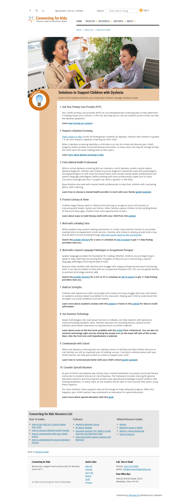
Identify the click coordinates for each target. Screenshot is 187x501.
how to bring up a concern (80, 123)
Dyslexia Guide (42, 451)
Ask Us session (123, 239)
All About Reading (84, 427)
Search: (100, 10)
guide (138, 192)
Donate (79, 10)
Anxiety (123, 424)
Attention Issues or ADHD (131, 427)
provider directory (81, 239)
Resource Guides (103, 29)
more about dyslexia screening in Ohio (86, 154)
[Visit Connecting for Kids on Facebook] (30, 10)
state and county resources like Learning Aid (121, 234)
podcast (146, 192)
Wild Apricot (134, 495)
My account (60, 10)
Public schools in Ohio (72, 136)
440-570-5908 (131, 466)
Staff (87, 479)
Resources (89, 29)
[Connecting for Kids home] (48, 19)
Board (88, 476)
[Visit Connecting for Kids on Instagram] (36, 10)
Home (78, 29)
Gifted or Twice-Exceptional (132, 431)
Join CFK (89, 472)
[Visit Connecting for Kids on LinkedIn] (43, 10)
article (120, 330)
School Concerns (127, 434)
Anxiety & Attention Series (87, 424)
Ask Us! (88, 466)
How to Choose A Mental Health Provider (50, 430)
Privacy (88, 482)
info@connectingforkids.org (137, 469)
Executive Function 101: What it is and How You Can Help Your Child (93, 432)
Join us (71, 10)
